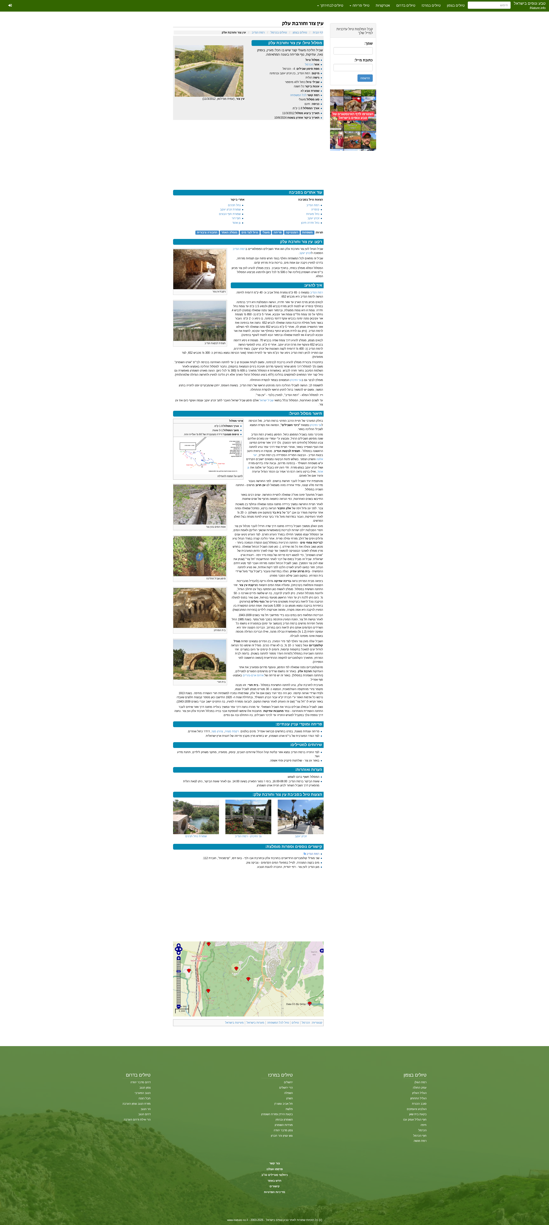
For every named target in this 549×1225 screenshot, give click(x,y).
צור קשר (274, 1163)
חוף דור (236, 218)
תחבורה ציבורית (207, 232)
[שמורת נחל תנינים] (196, 817)
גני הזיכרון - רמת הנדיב (248, 836)
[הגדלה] (176, 291)
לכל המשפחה (298, 95)
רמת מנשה (420, 1140)
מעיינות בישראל (234, 1022)
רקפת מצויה (232, 731)
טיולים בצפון (456, 5)
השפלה (288, 1093)
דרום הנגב (144, 1114)
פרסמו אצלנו (275, 1169)
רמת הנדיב (258, 32)
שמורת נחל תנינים (196, 836)
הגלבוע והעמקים (417, 1109)
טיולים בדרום (405, 5)
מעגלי (266, 232)
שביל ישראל (266, 400)
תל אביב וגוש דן (283, 1103)
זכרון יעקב (313, 218)
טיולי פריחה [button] (360, 5)
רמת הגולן (421, 1082)
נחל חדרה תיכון (310, 222)
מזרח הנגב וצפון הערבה (136, 1103)
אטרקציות (383, 5)
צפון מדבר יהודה (283, 1130)
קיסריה (315, 209)
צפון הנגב (145, 1087)
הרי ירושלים (286, 1087)
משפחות (307, 232)
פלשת (289, 1109)
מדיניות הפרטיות (274, 1192)
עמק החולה (420, 1087)
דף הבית (318, 32)
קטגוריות (317, 1022)
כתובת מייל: (363, 60)
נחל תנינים (234, 205)
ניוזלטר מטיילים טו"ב (274, 1175)
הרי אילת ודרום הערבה (137, 1119)
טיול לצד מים (249, 232)
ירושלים (288, 1082)
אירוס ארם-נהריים (253, 675)
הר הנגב (146, 1109)
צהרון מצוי (217, 731)
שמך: (368, 43)
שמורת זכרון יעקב (230, 209)
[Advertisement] (353, 215)
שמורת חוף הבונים (230, 214)
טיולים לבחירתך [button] (331, 5)
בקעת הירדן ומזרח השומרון (277, 1114)
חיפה (424, 1125)
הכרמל (309, 64)
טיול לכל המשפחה (278, 1022)
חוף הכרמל (420, 1135)
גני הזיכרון (296, 380)
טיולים (295, 1022)
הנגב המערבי (143, 1093)
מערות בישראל (255, 1022)
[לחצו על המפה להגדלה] (208, 455)
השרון (289, 1098)
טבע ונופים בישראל (530, 3)
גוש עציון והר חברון (282, 1135)
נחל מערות (312, 214)
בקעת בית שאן (418, 1114)
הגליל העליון (419, 1093)
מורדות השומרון (284, 1125)
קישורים (275, 1186)
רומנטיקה (292, 232)
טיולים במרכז (431, 5)
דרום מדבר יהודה (140, 1082)
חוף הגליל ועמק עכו (415, 1119)
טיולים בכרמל (279, 32)
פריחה (278, 232)
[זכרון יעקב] (301, 817)
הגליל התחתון (418, 1098)
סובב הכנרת (419, 1103)
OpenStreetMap (314, 1004)
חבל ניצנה (145, 1098)
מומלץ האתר (229, 232)
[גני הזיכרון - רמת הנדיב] (248, 817)
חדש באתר (274, 1180)
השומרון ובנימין (284, 1119)
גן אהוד (236, 222)
